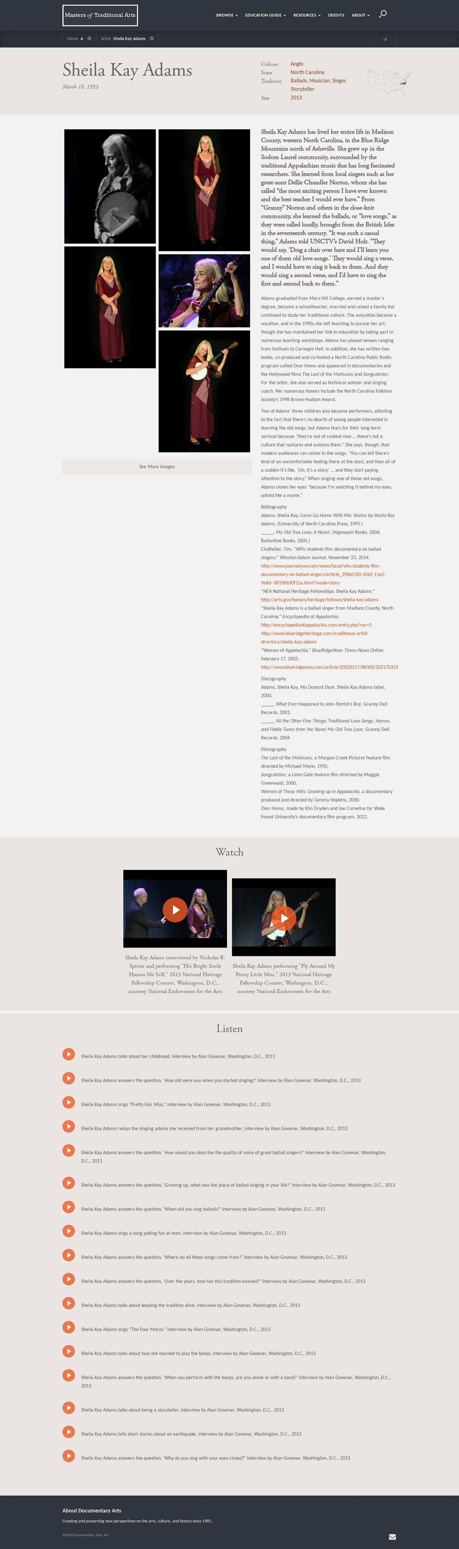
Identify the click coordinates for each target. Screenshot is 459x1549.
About (359, 15)
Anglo (297, 64)
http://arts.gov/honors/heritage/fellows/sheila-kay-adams (319, 600)
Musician (319, 81)
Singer (338, 81)
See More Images (157, 466)
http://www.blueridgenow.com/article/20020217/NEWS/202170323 (329, 667)
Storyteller (302, 89)
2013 (296, 98)
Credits (336, 15)
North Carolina (307, 73)
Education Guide (264, 15)
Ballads (299, 81)
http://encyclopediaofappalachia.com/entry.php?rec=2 (316, 625)
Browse (225, 15)
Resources (306, 15)
